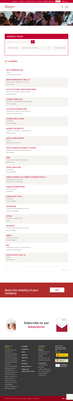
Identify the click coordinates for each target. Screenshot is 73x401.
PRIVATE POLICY (26, 366)
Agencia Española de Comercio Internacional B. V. (26, 177)
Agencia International (15, 187)
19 (10, 270)
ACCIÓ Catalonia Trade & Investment (21, 89)
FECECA (24, 361)
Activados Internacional (16, 109)
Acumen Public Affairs (15, 119)
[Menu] (65, 6)
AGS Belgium (11, 206)
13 (49, 266)
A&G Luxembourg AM (14, 70)
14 (53, 266)
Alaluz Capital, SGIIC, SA (15, 255)
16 (60, 266)
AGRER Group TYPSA (14, 196)
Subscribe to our (36, 325)
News (23, 352)
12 (46, 266)
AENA (8, 158)
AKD (7, 245)
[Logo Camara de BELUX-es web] (12, 6)
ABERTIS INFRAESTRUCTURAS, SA (18, 80)
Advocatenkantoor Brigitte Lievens (21, 148)
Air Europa (10, 226)
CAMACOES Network (48, 1)
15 (57, 266)
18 (6, 270)
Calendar (21, 1)
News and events (30, 1)
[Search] (61, 6)
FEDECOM (24, 358)
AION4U (9, 216)
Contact (39, 1)
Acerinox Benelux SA (14, 99)
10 (39, 266)
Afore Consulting (13, 167)
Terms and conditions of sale (28, 370)
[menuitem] (15, 1)
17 (64, 266)
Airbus (8, 235)
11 (42, 266)
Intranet (58, 1)
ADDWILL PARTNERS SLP (15, 128)
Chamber (24, 346)
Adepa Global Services (15, 138)
